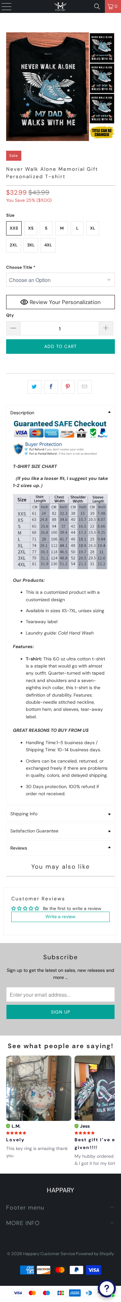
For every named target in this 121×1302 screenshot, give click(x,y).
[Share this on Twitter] (34, 387)
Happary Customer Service (49, 1253)
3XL (31, 245)
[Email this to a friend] (85, 387)
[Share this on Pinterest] (68, 387)
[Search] (97, 6)
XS (31, 228)
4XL (48, 245)
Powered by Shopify (95, 1253)
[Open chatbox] (107, 1288)
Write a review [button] (60, 916)
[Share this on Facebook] (51, 387)
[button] (60, 267)
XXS (14, 228)
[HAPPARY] (60, 6)
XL (92, 228)
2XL (13, 245)
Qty (10, 315)
